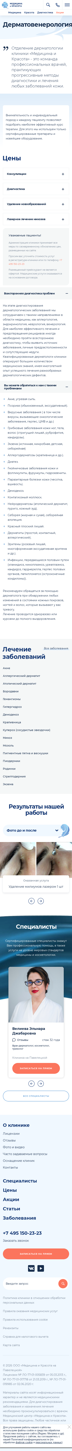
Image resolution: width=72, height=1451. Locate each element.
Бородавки (11, 691)
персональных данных (49, 1442)
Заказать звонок (16, 1240)
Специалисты (20, 1181)
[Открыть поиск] (48, 5)
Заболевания (19, 1218)
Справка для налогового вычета (25, 1336)
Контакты (10, 1167)
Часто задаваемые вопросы (25, 1154)
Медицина (14, 12)
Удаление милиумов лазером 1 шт (36, 886)
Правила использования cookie (25, 1319)
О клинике (16, 1125)
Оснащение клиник (19, 1161)
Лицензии (11, 1133)
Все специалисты (36, 1096)
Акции (60, 12)
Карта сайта (11, 1345)
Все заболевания (56, 648)
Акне (6, 668)
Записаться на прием (36, 1068)
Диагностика (45, 12)
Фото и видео (14, 1147)
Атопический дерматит (19, 683)
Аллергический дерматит (21, 676)
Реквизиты (10, 1328)
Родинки (9, 768)
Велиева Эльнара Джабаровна (28, 1031)
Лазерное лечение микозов (26, 219)
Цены (10, 1190)
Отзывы (22, 1040)
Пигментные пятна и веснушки (25, 753)
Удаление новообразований (26, 204)
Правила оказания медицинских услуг (30, 1311)
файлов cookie (24, 1442)
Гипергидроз (12, 707)
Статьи (11, 1209)
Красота (29, 12)
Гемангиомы (12, 699)
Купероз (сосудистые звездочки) (26, 730)
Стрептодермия (14, 776)
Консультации (16, 173)
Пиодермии (11, 761)
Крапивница (12, 722)
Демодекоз (11, 714)
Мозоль (8, 745)
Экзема (8, 784)
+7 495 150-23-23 (22, 1233)
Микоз (7, 738)
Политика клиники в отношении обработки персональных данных (34, 1300)
